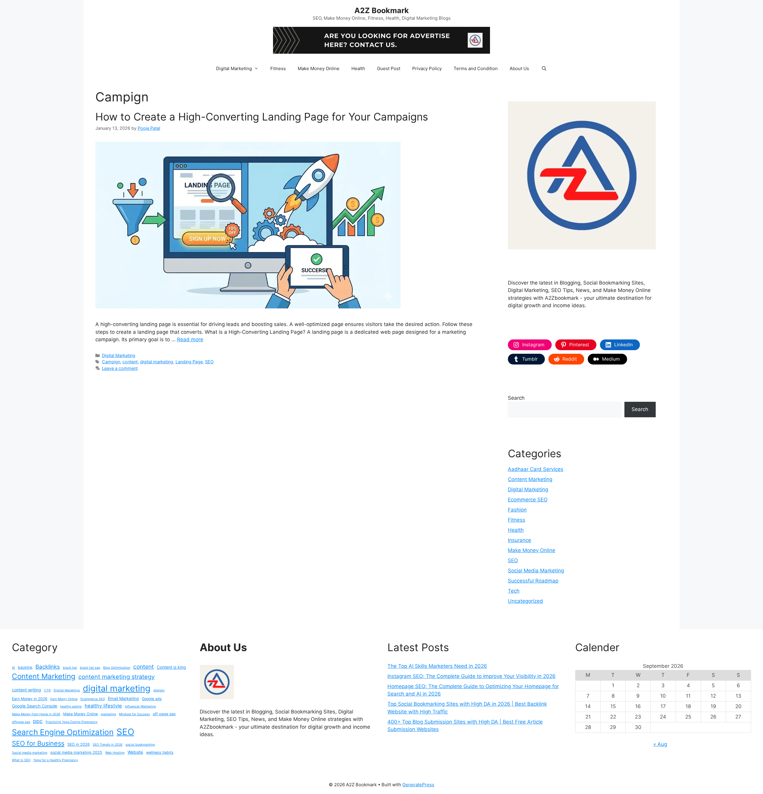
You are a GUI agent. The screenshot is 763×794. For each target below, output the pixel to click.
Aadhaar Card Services (535, 469)
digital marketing (156, 361)
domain (159, 690)
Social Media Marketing (536, 571)
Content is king (171, 667)
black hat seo (90, 668)
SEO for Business (38, 743)
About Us (519, 68)
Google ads (152, 698)
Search (516, 398)
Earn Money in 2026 (29, 698)
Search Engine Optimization (63, 732)
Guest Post (388, 68)
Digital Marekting (67, 690)
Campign (111, 361)
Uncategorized (525, 601)
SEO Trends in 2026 (107, 745)
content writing (26, 689)
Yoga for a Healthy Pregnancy (55, 760)
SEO (209, 361)
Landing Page (189, 361)
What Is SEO (21, 760)
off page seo (164, 714)
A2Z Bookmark (381, 10)
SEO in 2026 (78, 744)
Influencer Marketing (140, 706)
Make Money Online (318, 68)
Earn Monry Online (63, 699)
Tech (513, 591)
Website (135, 752)
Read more (190, 339)
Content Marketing (530, 479)
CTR (47, 690)
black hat (70, 668)
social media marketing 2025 (76, 752)
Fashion (517, 510)
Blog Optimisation (116, 668)
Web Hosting (115, 753)
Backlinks (47, 666)
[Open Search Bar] (544, 69)
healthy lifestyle (103, 706)
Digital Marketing (234, 68)
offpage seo (21, 722)
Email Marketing (123, 698)
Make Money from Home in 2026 (36, 714)
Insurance (519, 540)
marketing (108, 714)
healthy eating (71, 706)
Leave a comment (120, 368)
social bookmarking (140, 745)
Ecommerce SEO (528, 500)
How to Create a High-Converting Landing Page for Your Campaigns (261, 116)
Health (358, 68)
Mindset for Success (134, 714)
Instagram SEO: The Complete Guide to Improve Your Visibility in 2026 (471, 676)
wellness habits (159, 752)
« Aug (660, 744)
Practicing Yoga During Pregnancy (71, 722)
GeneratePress (418, 784)
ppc (38, 721)
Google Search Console (34, 705)
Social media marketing (29, 753)
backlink (25, 667)
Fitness (278, 68)
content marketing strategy (116, 676)
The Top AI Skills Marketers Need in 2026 (437, 666)
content (130, 361)
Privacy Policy (427, 68)
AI (13, 668)
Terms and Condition (476, 68)
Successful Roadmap (533, 581)
